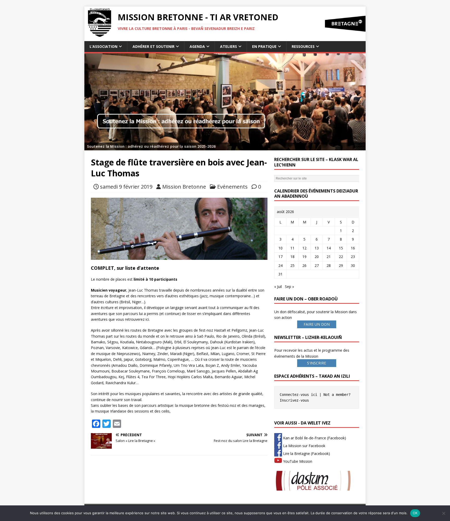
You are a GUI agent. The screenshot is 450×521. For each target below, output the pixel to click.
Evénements (232, 186)
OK (415, 513)
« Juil (278, 286)
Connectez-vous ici (298, 395)
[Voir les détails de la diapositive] (225, 101)
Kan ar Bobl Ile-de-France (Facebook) (314, 437)
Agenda (197, 46)
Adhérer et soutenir (153, 46)
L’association (103, 46)
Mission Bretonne (184, 186)
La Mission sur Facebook (303, 445)
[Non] (443, 513)
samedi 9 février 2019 (126, 186)
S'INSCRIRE (316, 363)
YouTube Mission (297, 461)
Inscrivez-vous (294, 400)
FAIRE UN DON (317, 324)
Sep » (289, 286)
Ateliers (228, 46)
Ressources (303, 46)
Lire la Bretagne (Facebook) (306, 453)
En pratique (264, 46)
